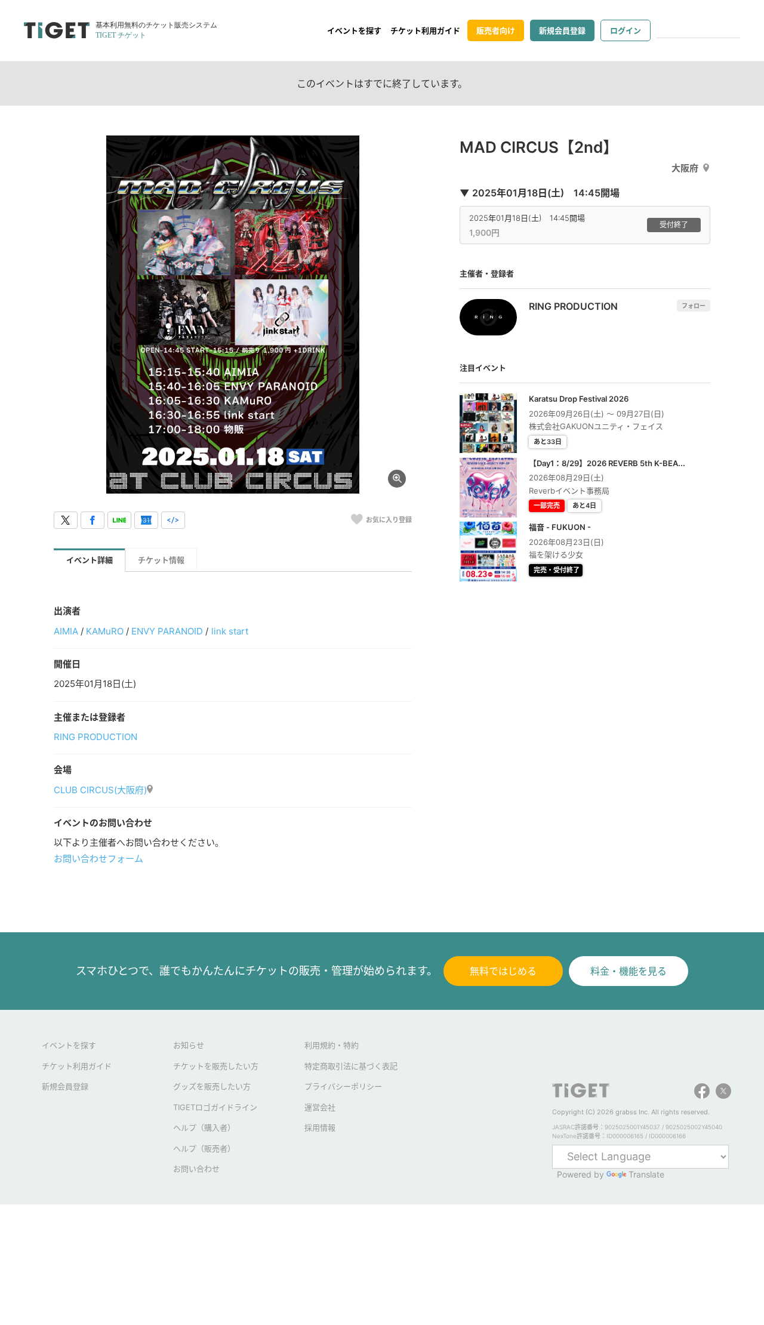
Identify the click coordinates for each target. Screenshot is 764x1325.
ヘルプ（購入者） (204, 1127)
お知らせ (188, 1045)
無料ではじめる (503, 971)
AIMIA (66, 631)
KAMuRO (105, 631)
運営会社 (319, 1107)
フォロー (694, 305)
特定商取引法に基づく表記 (351, 1066)
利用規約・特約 (331, 1045)
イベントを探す (354, 30)
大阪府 (684, 168)
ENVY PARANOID (167, 631)
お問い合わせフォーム (98, 858)
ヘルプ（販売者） (204, 1148)
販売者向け (495, 30)
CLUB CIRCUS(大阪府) (100, 790)
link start (229, 631)
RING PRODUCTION (95, 736)
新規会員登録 (562, 30)
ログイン (625, 30)
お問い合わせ (196, 1168)
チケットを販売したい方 (215, 1066)
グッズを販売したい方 (212, 1086)
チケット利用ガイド (425, 30)
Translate (646, 1174)
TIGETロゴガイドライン (215, 1107)
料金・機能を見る (628, 971)
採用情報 (319, 1127)
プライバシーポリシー (343, 1086)
